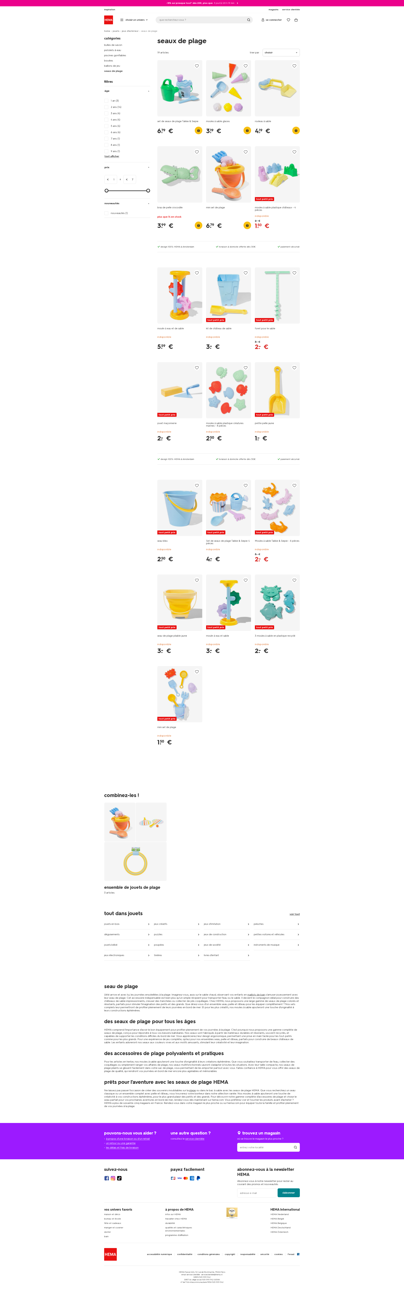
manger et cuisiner (113, 1227)
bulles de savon (113, 44)
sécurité (264, 1254)
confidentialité (184, 1254)
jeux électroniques (114, 955)
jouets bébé (110, 944)
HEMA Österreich (279, 1232)
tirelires (158, 955)
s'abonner (288, 1192)
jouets (116, 31)
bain (106, 1236)
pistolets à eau (112, 50)
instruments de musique (266, 944)
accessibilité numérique (159, 1254)
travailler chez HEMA (176, 1218)
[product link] (179, 88)
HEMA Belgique (278, 1223)
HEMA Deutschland (280, 1227)
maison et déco (112, 1214)
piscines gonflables (115, 55)
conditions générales (208, 1254)
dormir (107, 1232)
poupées (159, 944)
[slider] (106, 191)
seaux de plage (113, 70)
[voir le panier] (296, 20)
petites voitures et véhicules (269, 934)
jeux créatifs (160, 924)
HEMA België (277, 1218)
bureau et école (112, 1218)
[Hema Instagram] (113, 1178)
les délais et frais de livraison (122, 1147)
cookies (278, 1254)
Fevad (291, 1254)
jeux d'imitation (212, 924)
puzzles (158, 934)
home (107, 31)
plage (192, 1090)
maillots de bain (256, 994)
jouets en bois (111, 924)
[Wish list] (288, 20)
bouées (108, 60)
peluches (258, 924)
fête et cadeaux (112, 1223)
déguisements (111, 934)
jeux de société (212, 944)
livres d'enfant (211, 955)
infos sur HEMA (173, 1214)
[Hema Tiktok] (119, 1178)
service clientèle (194, 1138)
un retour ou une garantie (121, 1143)
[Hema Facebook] (106, 1178)
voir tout (295, 914)
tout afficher (111, 156)
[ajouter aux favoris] (197, 65)
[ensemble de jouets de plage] (135, 848)
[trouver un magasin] (295, 1147)
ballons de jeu (112, 65)
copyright (230, 1254)
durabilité (170, 1223)
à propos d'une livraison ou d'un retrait (128, 1138)
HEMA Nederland (279, 1214)
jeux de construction (215, 934)
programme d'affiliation (176, 1235)
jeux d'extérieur (130, 31)
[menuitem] (109, 9)
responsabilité (247, 1254)
